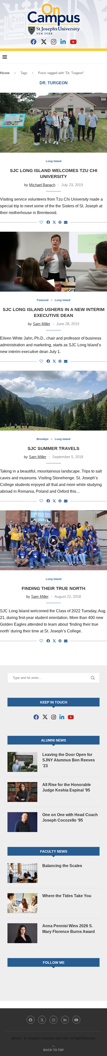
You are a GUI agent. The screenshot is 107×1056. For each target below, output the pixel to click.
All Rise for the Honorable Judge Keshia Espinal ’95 (66, 787)
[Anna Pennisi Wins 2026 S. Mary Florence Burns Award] (22, 933)
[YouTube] (73, 42)
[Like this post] (41, 222)
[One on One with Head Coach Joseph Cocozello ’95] (22, 822)
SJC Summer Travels (53, 448)
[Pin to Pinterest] (59, 222)
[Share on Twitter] (54, 222)
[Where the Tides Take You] (22, 903)
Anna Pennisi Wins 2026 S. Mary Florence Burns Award (68, 928)
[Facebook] (34, 42)
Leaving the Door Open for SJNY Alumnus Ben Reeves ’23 (68, 760)
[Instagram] (53, 42)
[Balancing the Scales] (22, 873)
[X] (44, 42)
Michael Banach (42, 185)
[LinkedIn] (63, 42)
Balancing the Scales (62, 866)
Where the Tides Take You (66, 896)
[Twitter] (42, 1020)
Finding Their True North (53, 588)
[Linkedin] (65, 1020)
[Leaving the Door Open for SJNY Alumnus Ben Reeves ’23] (22, 762)
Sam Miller (41, 324)
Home (5, 73)
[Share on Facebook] (48, 222)
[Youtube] (76, 1020)
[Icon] (53, 540)
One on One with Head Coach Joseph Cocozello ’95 (70, 817)
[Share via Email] (65, 222)
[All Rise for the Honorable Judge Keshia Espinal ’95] (22, 792)
